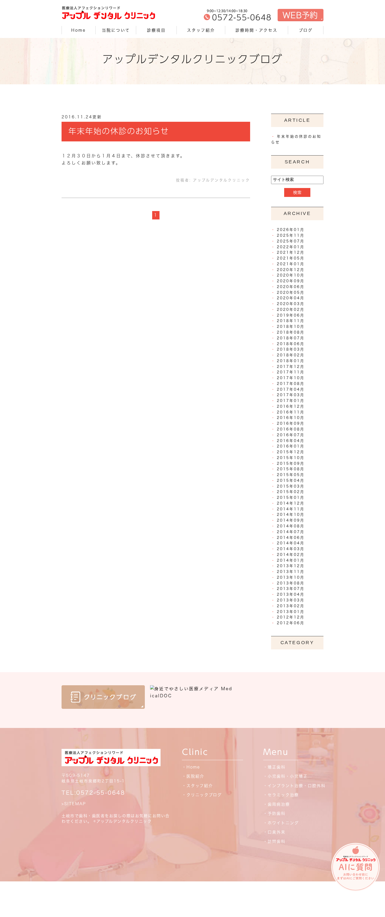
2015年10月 (291, 458)
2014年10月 (291, 514)
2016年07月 (291, 435)
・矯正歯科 (274, 767)
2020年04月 (291, 298)
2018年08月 (291, 332)
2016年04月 (291, 441)
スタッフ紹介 (201, 30)
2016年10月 (291, 417)
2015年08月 (291, 469)
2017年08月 (291, 383)
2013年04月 (291, 594)
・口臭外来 (274, 832)
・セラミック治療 (281, 795)
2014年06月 (291, 537)
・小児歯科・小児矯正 (285, 776)
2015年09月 (291, 463)
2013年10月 (291, 577)
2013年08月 (291, 583)
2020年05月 (291, 292)
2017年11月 (291, 372)
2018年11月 (291, 321)
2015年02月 (291, 492)
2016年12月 (291, 406)
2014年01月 (291, 560)
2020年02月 (291, 309)
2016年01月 (291, 446)
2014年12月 (291, 503)
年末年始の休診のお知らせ (118, 131)
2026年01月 (291, 229)
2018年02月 (291, 355)
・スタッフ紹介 (197, 786)
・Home (191, 767)
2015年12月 (291, 452)
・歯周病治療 (276, 804)
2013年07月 (291, 588)
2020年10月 (291, 275)
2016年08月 (291, 429)
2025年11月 (291, 235)
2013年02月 (291, 606)
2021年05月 (291, 258)
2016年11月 (291, 412)
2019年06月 (291, 315)
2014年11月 (291, 509)
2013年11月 (291, 571)
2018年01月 (291, 361)
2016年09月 (291, 423)
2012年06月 (291, 623)
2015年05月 (291, 475)
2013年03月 (291, 600)
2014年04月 (291, 543)
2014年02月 (291, 554)
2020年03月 (291, 304)
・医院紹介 (193, 776)
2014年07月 (291, 532)
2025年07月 (291, 241)
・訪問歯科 (274, 841)
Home (78, 30)
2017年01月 (291, 400)
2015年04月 (291, 480)
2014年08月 (291, 526)
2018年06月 (291, 344)
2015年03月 (291, 486)
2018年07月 (291, 338)
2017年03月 (291, 395)
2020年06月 (291, 287)
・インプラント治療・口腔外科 (294, 786)
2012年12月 (291, 617)
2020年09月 (291, 281)
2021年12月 (291, 252)
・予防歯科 (274, 813)
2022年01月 (291, 247)
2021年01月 (291, 264)
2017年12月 (291, 366)
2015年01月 (291, 497)
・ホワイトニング (281, 823)
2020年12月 (291, 270)
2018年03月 (291, 349)
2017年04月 (291, 389)
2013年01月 (291, 612)
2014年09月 (291, 520)
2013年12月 (291, 566)
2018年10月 (291, 326)
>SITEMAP (74, 804)
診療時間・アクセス (256, 30)
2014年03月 (291, 549)
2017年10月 (291, 378)
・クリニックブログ (202, 795)
